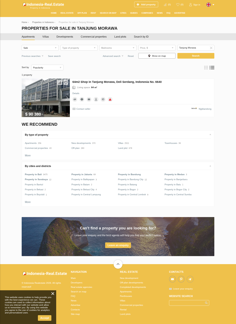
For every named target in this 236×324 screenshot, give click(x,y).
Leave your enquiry (183, 288)
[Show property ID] (103, 99)
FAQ (73, 296)
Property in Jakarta (81, 174)
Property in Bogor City (176, 189)
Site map (75, 314)
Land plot (122, 148)
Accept (44, 318)
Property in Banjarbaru (176, 179)
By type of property (36, 134)
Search (196, 55)
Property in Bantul (34, 184)
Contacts (75, 309)
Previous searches (31, 56)
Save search (54, 56)
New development (129, 278)
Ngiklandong (205, 109)
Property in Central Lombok (132, 194)
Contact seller (83, 109)
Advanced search (111, 56)
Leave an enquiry (118, 245)
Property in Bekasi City (82, 189)
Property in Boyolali (34, 194)
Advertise (75, 305)
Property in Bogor (127, 189)
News (73, 300)
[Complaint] (110, 99)
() (169, 4)
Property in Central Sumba (178, 194)
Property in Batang (127, 184)
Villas (45, 36)
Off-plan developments (131, 282)
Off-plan (75, 148)
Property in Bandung (129, 174)
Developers (76, 282)
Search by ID (141, 36)
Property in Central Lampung (86, 194)
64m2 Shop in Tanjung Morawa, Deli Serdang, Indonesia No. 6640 (117, 81)
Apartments (28, 36)
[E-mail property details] (89, 99)
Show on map (159, 56)
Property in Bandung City (130, 179)
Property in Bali (33, 174)
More (28, 155)
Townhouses (171, 143)
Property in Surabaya (36, 179)
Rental (123, 309)
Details (75, 93)
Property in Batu (173, 184)
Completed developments (133, 287)
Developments (65, 36)
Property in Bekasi (34, 189)
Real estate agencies (81, 287)
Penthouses (126, 296)
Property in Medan (175, 174)
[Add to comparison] (59, 82)
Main (73, 278)
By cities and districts (38, 166)
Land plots (120, 36)
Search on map (78, 291)
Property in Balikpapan (82, 179)
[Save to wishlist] (65, 82)
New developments (81, 143)
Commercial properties (94, 36)
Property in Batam (80, 184)
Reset (131, 56)
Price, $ (144, 48)
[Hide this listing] (74, 99)
